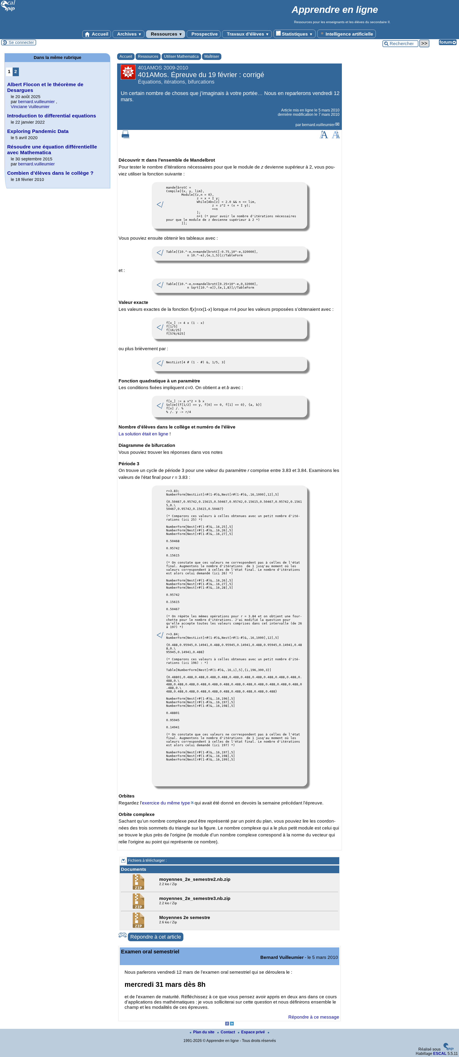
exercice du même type (166, 802)
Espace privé (253, 1032)
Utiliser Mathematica (181, 56)
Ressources (166, 34)
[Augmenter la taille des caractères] (323, 137)
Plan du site (204, 1032)
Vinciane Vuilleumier (30, 106)
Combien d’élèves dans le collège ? (50, 173)
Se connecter (21, 42)
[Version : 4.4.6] (448, 1049)
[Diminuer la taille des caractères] (336, 137)
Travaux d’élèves (247, 34)
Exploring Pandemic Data (38, 131)
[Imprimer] (125, 137)
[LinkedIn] (232, 1024)
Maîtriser (211, 56)
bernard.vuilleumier (318, 125)
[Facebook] (227, 1024)
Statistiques (297, 34)
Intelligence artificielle (348, 34)
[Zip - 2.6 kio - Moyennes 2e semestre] (139, 927)
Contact (228, 1032)
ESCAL (440, 1054)
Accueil (99, 34)
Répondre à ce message (313, 1017)
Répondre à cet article (155, 937)
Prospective (204, 34)
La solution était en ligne (143, 433)
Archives (129, 34)
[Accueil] (8, 11)
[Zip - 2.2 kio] (139, 888)
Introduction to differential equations (51, 115)
